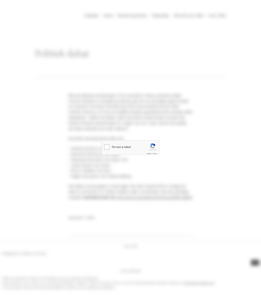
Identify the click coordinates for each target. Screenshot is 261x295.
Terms (154, 153)
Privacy (149, 153)
